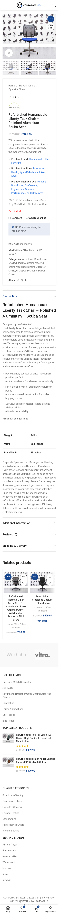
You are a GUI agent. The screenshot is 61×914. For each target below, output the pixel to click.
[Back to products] (15, 97)
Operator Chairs (16, 89)
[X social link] (22, 280)
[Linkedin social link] (26, 280)
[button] (6, 36)
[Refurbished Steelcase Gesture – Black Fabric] (42, 582)
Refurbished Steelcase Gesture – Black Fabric (42, 600)
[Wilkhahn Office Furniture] (16, 654)
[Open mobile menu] (4, 5)
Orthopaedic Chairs (26, 270)
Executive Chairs (25, 263)
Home (11, 85)
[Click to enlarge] (9, 53)
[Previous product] (10, 97)
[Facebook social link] (18, 280)
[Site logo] (29, 5)
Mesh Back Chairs (25, 267)
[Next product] (19, 97)
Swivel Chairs (26, 85)
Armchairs (27, 259)
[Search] (54, 5)
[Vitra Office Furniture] (42, 654)
